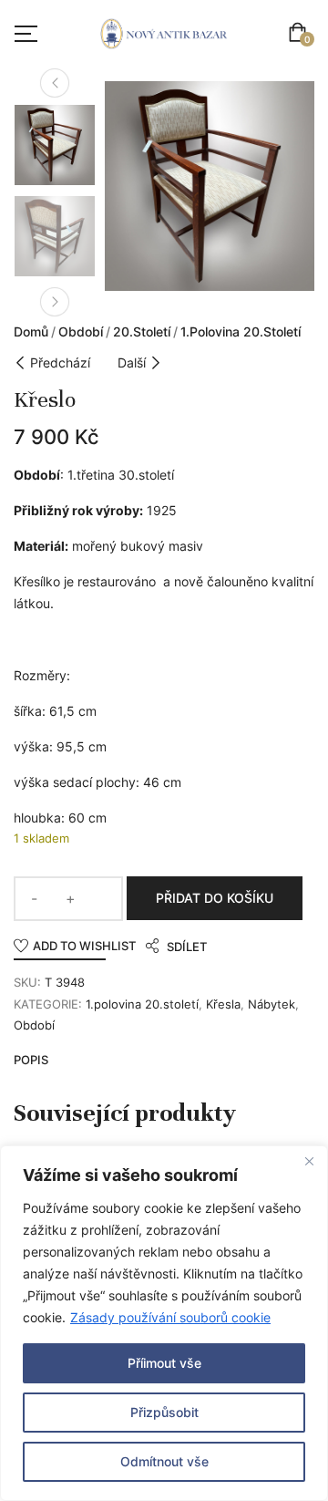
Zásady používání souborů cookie (170, 1317)
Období (80, 331)
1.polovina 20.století (240, 331)
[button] (301, 34)
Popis (31, 1059)
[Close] (309, 1161)
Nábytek (271, 1004)
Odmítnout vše (164, 1461)
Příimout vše (164, 1363)
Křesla (223, 1004)
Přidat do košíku (214, 898)
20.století (141, 331)
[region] (164, 1323)
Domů (31, 331)
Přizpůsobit (164, 1412)
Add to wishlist (84, 945)
